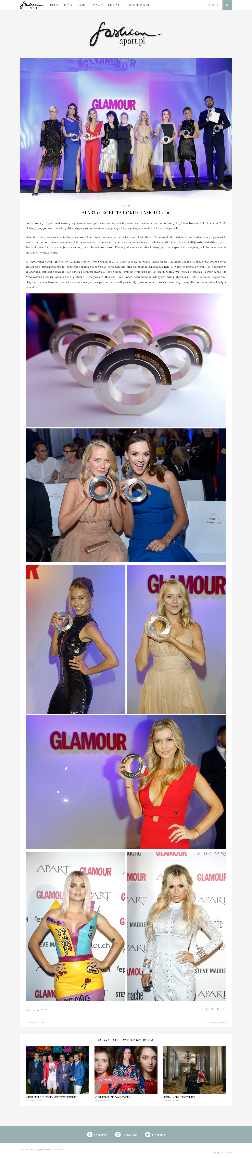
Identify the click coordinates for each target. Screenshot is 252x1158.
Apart (49, 223)
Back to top (222, 1152)
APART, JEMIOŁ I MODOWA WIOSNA (112, 1097)
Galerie (82, 4)
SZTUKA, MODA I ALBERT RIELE (179, 1097)
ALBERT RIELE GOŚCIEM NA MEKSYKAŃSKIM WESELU (52, 1097)
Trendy (54, 4)
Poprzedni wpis (37, 1022)
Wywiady (98, 4)
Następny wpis (216, 1022)
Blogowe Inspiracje (137, 4)
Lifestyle (113, 4)
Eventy (68, 4)
